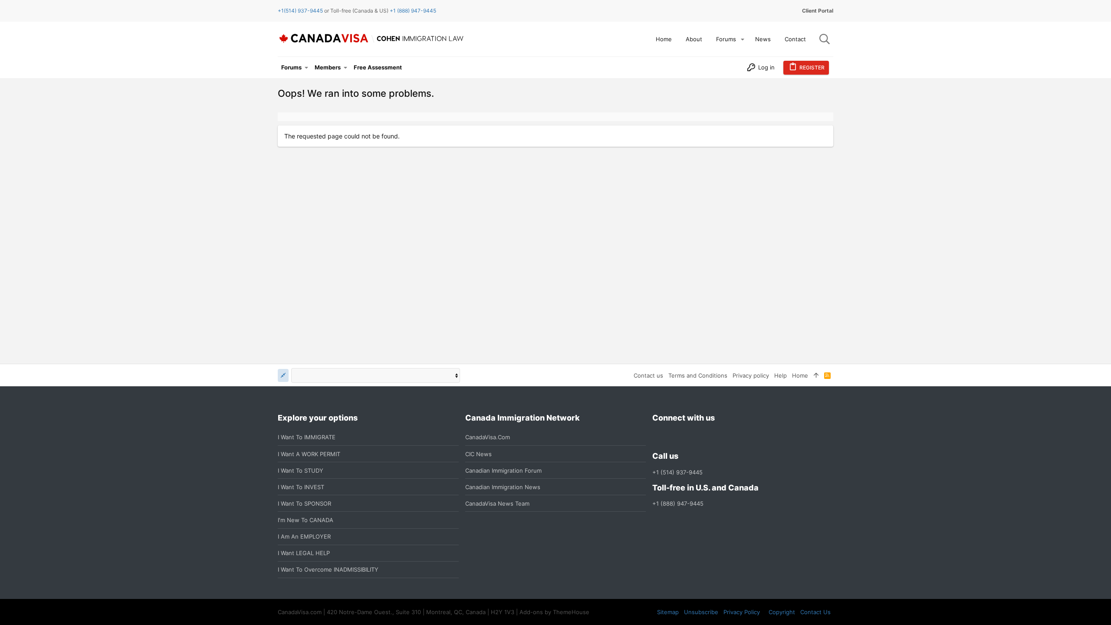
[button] (742, 39)
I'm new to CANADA (305, 519)
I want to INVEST (301, 487)
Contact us (648, 375)
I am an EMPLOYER (304, 536)
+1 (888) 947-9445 (413, 10)
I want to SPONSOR (304, 503)
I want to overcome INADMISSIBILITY (328, 569)
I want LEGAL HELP (304, 552)
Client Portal (817, 10)
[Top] (816, 375)
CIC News (478, 454)
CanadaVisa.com (487, 437)
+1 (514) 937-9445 (677, 472)
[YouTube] (720, 437)
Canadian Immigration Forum (503, 470)
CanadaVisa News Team (497, 503)
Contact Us (815, 612)
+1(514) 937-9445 (300, 10)
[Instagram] (673, 437)
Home (800, 375)
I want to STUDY (300, 470)
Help (780, 375)
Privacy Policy (741, 612)
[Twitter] (704, 437)
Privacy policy (751, 375)
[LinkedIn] (689, 437)
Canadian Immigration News (502, 487)
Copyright (782, 612)
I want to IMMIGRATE (306, 437)
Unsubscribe (701, 612)
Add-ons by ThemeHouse (554, 612)
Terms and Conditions (697, 375)
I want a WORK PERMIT (309, 454)
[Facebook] (657, 437)
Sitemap (668, 612)
